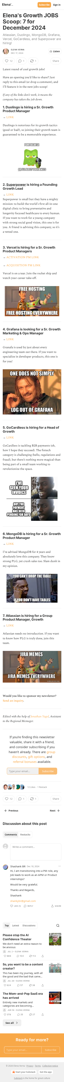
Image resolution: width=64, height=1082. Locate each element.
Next (52, 810)
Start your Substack (25, 1072)
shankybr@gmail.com (23, 901)
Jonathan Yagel (40, 716)
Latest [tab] (15, 925)
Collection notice (50, 1065)
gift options (36, 757)
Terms (38, 1065)
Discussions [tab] (29, 925)
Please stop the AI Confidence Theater (17, 937)
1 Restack (42, 787)
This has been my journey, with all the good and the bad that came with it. (23, 974)
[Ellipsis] (59, 866)
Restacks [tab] (25, 834)
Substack (18, 1078)
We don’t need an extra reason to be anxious (22, 945)
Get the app (46, 1072)
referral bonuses (25, 762)
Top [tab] (7, 925)
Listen (56, 51)
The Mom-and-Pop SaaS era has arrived (23, 995)
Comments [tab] (11, 834)
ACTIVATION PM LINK (22, 257)
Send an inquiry (13, 701)
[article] (32, 945)
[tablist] (17, 834)
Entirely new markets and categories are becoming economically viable (18, 1004)
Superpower (16, 185)
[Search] (57, 925)
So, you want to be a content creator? (23, 966)
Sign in (57, 4)
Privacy (29, 1065)
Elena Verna (17, 49)
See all (9, 1022)
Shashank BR (17, 866)
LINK (10, 117)
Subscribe (44, 4)
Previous (13, 810)
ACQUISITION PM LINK (23, 265)
